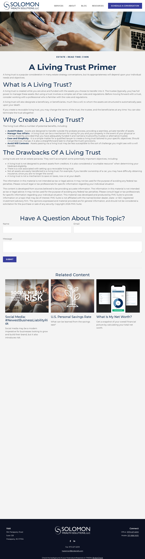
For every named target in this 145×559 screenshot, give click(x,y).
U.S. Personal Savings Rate (71, 317)
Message (7, 239)
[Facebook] (70, 541)
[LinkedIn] (74, 541)
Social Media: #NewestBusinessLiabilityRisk (26, 320)
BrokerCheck (98, 558)
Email (77, 224)
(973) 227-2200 (133, 532)
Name (6, 224)
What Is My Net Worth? (114, 317)
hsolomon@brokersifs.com (72, 551)
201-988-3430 (133, 536)
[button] (58, 6)
